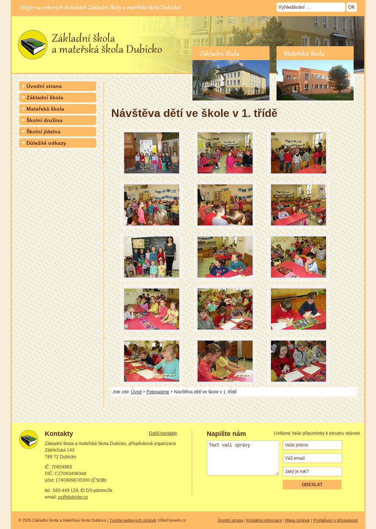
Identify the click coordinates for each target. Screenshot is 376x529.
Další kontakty (163, 433)
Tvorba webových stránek (132, 520)
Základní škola (44, 97)
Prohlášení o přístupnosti (335, 520)
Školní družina (44, 120)
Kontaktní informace (264, 520)
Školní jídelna (43, 132)
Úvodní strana (44, 86)
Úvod (136, 391)
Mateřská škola (45, 109)
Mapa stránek (297, 520)
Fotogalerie (158, 391)
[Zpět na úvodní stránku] (88, 62)
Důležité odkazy (46, 143)
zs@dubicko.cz (73, 497)
